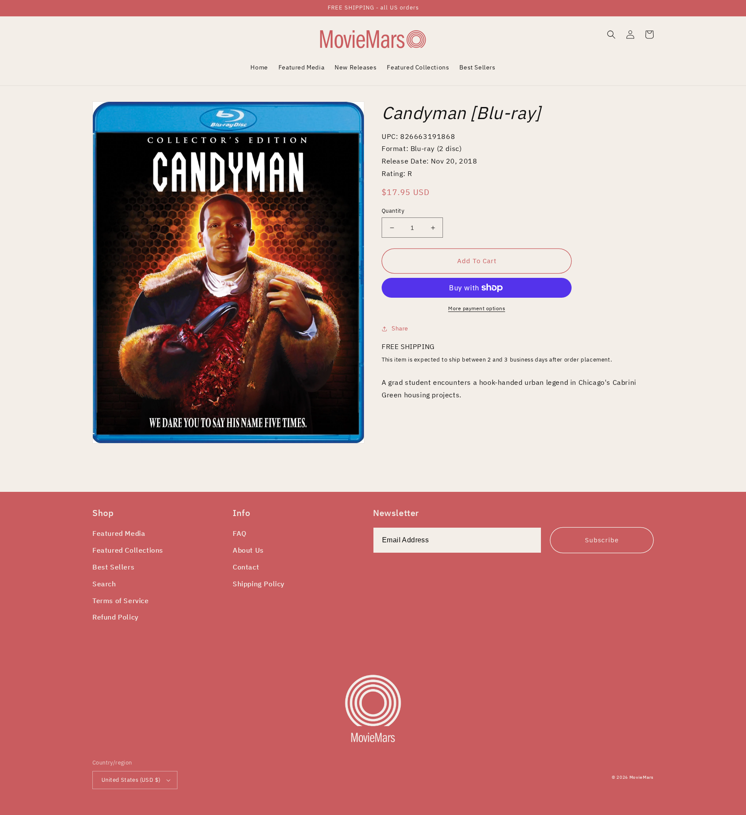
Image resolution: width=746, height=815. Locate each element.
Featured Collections (127, 550)
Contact (246, 567)
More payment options (476, 308)
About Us (248, 550)
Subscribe (602, 540)
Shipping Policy (258, 583)
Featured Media (118, 533)
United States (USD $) (130, 780)
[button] (611, 34)
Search (104, 583)
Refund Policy (115, 617)
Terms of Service (120, 600)
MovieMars (641, 777)
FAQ (240, 533)
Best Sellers (113, 567)
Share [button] (400, 328)
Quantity (393, 210)
